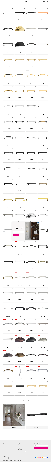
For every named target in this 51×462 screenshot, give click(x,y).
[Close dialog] (38, 223)
